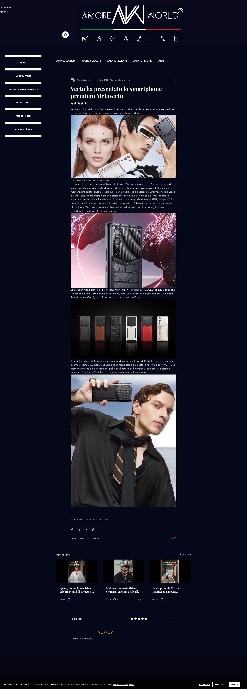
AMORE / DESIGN (79, 519)
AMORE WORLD (65, 60)
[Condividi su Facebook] (72, 529)
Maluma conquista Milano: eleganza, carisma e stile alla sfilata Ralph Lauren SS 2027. (123, 589)
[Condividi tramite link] (93, 529)
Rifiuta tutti (219, 684)
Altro (161, 60)
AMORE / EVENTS (117, 60)
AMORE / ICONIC (143, 60)
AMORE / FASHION (99, 519)
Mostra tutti (185, 554)
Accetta (234, 684)
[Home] (65, 34)
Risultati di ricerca (23, 129)
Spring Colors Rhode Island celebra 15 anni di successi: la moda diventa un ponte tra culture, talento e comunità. (77, 589)
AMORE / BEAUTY (91, 60)
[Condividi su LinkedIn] (86, 529)
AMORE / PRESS (23, 76)
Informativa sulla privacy (124, 684)
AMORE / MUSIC (23, 103)
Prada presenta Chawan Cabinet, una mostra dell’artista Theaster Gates (168, 589)
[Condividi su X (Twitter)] (79, 529)
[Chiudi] (243, 684)
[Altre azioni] (174, 80)
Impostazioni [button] (204, 684)
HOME (23, 63)
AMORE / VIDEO (23, 116)
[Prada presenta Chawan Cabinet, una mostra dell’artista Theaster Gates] (170, 571)
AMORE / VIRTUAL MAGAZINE (23, 89)
